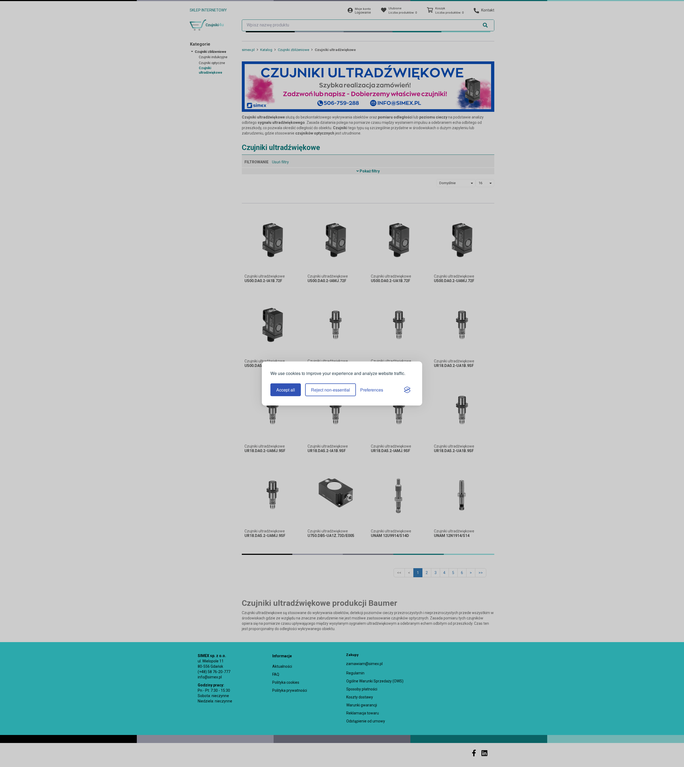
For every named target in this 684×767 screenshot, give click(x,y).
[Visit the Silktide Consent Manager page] (407, 390)
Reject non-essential (330, 390)
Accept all (285, 390)
